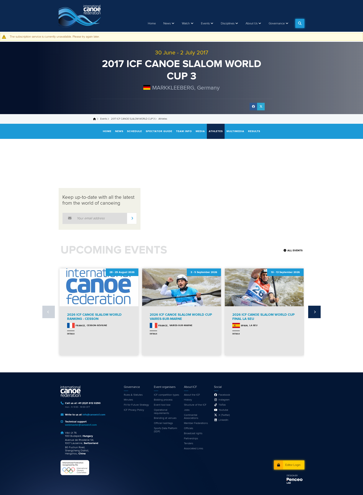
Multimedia (235, 131)
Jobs (186, 410)
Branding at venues (165, 418)
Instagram (224, 399)
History (188, 399)
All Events (294, 250)
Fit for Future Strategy (136, 405)
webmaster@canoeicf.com (81, 425)
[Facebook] (253, 106)
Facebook (224, 395)
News (167, 23)
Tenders (188, 443)
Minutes (128, 399)
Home (152, 23)
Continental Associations (191, 417)
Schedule (134, 131)
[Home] (80, 16)
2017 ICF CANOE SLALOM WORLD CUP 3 (133, 119)
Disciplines (227, 23)
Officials (188, 428)
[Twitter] (261, 106)
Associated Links (193, 448)
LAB (289, 483)
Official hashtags (163, 423)
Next (314, 312)
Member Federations (196, 423)
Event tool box (162, 405)
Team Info (184, 131)
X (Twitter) (224, 415)
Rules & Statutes (133, 395)
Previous (48, 312)
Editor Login (293, 464)
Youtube (223, 410)
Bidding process (163, 399)
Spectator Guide (159, 131)
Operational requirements (161, 412)
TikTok (222, 405)
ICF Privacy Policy (134, 410)
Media (200, 131)
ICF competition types (166, 395)
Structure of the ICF (195, 405)
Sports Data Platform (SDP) (165, 430)
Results (254, 131)
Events (103, 119)
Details (70, 334)
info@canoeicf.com (93, 414)
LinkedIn (223, 420)
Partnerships (191, 438)
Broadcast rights (193, 433)
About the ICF (192, 395)
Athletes (216, 131)
